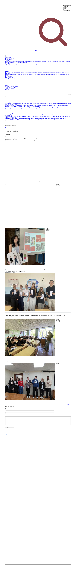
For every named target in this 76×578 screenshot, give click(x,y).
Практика (13, 109)
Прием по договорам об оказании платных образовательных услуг (21, 65)
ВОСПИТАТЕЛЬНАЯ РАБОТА (9, 77)
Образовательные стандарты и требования (12, 465)
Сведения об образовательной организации (41, 12)
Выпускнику (27, 103)
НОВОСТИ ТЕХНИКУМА (9, 82)
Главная (6, 127)
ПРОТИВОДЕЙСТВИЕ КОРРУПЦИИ (10, 78)
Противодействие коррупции (56, 103)
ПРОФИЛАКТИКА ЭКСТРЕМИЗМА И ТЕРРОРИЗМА (12, 80)
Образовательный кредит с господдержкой (37, 67)
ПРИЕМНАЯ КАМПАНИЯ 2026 (9, 58)
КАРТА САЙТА (7, 81)
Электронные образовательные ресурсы (58, 109)
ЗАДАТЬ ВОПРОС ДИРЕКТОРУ (9, 88)
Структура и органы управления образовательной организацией (11, 455)
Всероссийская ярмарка (61, 74)
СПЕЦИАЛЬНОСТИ (8, 57)
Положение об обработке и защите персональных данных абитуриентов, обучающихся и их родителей (11, 448)
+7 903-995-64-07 (8, 99)
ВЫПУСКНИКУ (7, 73)
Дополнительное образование (35, 65)
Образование (8, 456)
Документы (17, 455)
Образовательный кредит (64, 64)
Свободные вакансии (19, 74)
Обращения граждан (58, 118)
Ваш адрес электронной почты (10, 411)
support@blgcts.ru (8, 472)
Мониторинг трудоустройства (37, 74)
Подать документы (14, 470)
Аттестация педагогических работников (24, 69)
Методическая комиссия (9, 69)
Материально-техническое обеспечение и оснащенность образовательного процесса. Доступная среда (13, 458)
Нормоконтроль (17, 109)
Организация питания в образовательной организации (13, 464)
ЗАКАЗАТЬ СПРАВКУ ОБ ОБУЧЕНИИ (10, 87)
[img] (13, 512)
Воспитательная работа (47, 103)
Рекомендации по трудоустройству (10, 74)
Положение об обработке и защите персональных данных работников (13, 446)
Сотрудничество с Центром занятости (47, 74)
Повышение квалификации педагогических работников (39, 69)
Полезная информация (31, 72)
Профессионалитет (39, 103)
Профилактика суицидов (59, 72)
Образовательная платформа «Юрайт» (59, 67)
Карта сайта (39, 118)
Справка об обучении (41, 122)
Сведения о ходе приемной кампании (40, 64)
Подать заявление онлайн (24, 64)
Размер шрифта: (65, 6)
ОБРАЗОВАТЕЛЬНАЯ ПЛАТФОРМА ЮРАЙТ (11, 86)
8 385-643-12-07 (37, 13)
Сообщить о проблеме (8, 102)
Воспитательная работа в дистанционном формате (42, 109)
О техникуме (7, 123)
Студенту (14, 103)
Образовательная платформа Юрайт (51, 122)
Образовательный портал (18, 67)
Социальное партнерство (12, 117)
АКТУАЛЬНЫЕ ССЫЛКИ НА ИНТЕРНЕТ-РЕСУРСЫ (12, 83)
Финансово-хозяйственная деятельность (13, 461)
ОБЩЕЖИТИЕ (7, 79)
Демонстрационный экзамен (9, 67)
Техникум (6, 103)
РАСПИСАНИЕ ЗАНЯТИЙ (9, 59)
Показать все (69, 404)
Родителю (23, 103)
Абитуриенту (10, 103)
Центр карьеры (55, 74)
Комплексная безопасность (13, 104)
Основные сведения (15, 453)
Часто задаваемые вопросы (24, 119)
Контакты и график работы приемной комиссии (54, 64)
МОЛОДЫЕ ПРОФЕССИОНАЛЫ (10, 84)
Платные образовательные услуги (11, 460)
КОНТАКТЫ (7, 89)
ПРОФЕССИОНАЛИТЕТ (8, 76)
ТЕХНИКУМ (7, 60)
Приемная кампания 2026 (52, 12)
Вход (36, 50)
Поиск (69, 94)
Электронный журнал (45, 119)
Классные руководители (9, 72)
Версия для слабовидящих (67, 12)
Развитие (29, 61)
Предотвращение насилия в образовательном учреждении (46, 72)
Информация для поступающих (10, 64)
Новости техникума (32, 103)
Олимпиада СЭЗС (64, 61)
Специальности (17, 64)
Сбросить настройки (66, 10)
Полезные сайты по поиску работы (27, 74)
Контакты (32, 61)
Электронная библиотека (53, 119)
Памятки (36, 72)
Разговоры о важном (25, 67)
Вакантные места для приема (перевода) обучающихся (13, 461)
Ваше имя (6, 408)
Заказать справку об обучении (48, 67)
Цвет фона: (64, 8)
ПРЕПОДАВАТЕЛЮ (8, 68)
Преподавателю (18, 103)
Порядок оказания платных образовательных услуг (20, 72)
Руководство (11, 122)
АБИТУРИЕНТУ (7, 63)
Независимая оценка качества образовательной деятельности (43, 61)
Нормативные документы (31, 64)
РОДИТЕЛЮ (7, 71)
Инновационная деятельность (56, 61)
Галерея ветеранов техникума (23, 61)
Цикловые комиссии (16, 69)
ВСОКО (6, 85)
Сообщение (7, 415)
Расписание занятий (59, 12)
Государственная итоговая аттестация (27, 109)
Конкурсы (29, 67)
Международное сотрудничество (11, 463)
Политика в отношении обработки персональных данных (20, 106)
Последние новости (19, 123)
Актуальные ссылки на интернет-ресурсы (48, 118)
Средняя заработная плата (23, 62)
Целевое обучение (8, 65)
